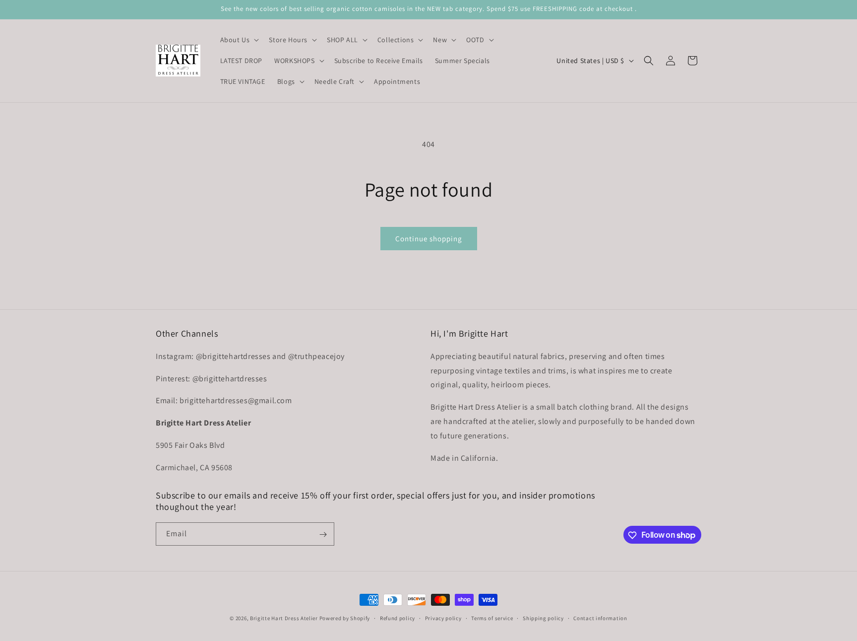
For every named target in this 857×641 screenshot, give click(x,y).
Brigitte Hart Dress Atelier (284, 618)
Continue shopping (428, 238)
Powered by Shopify (344, 618)
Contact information (600, 617)
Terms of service (492, 617)
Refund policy (397, 617)
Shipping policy (543, 617)
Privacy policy (443, 617)
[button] (238, 39)
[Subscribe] (323, 534)
